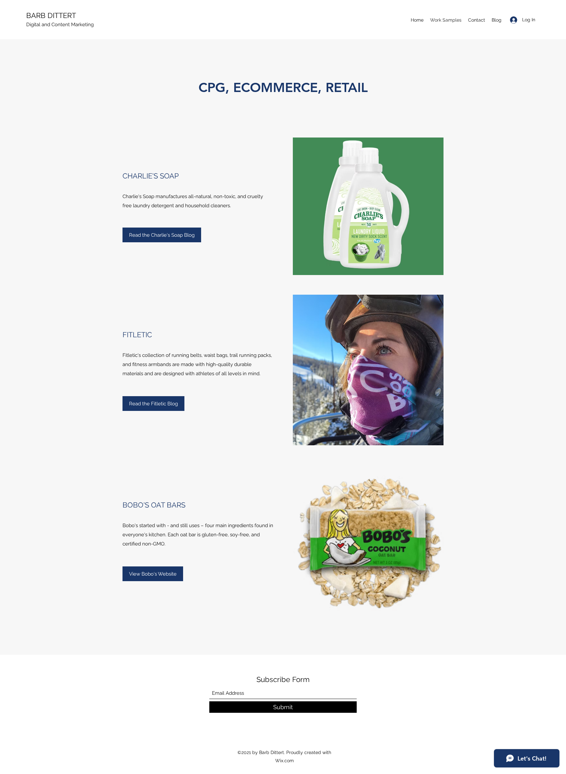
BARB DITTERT (52, 15)
